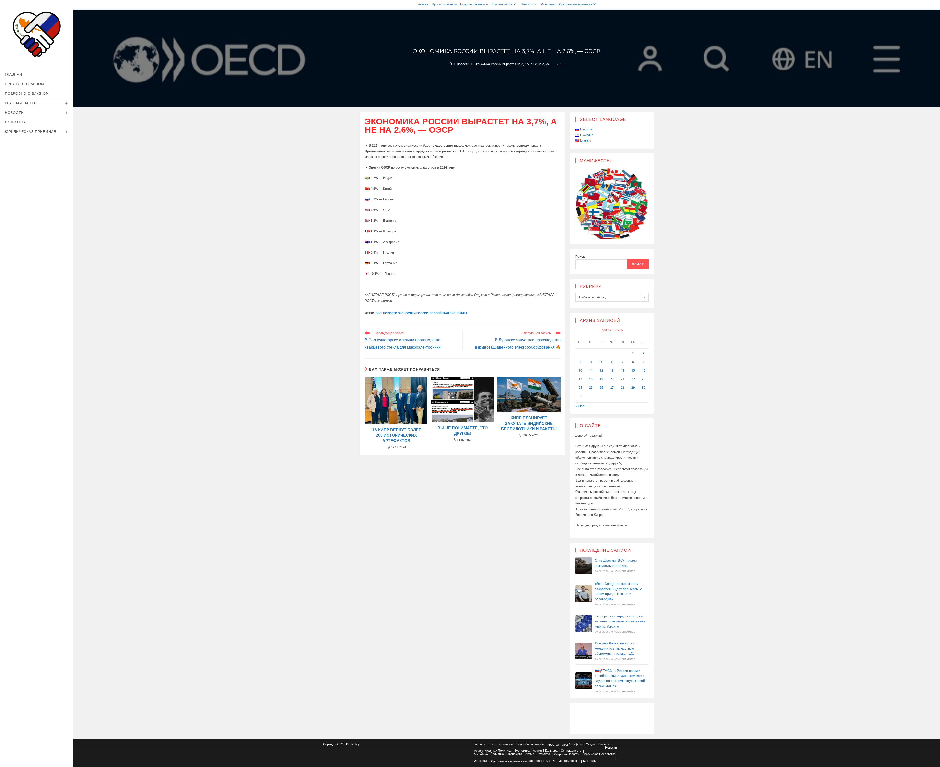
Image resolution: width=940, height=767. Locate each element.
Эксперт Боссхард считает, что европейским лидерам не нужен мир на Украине (620, 621)
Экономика (522, 750)
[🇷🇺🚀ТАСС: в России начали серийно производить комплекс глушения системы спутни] (583, 680)
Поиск (580, 256)
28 (622, 387)
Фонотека (548, 4)
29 (633, 387)
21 (622, 379)
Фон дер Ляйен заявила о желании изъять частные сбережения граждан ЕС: (615, 648)
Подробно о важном (474, 4)
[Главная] (450, 64)
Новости (527, 4)
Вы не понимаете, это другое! (462, 430)
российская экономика (449, 313)
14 (622, 370)
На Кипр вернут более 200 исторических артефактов (396, 435)
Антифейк (576, 744)
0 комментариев (623, 571)
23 (643, 379)
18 (591, 379)
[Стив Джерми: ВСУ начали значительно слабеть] (583, 565)
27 (612, 387)
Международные (485, 751)
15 (633, 370)
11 (591, 370)
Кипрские (560, 754)
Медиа (590, 744)
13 (612, 370)
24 (580, 387)
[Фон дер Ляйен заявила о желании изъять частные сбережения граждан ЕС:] (583, 651)
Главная (422, 4)
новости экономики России (405, 313)
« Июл (580, 406)
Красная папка (502, 4)
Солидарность (571, 750)
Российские (482, 754)
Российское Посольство (599, 754)
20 (612, 379)
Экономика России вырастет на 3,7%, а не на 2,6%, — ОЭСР (519, 64)
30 (643, 387)
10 (580, 370)
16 (643, 370)
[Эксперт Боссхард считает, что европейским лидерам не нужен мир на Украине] (583, 623)
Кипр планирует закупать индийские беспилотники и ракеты (529, 423)
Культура (551, 750)
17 (580, 379)
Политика (504, 750)
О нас (529, 761)
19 (601, 379)
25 (591, 387)
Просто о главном (444, 4)
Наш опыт (543, 761)
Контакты (589, 761)
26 (601, 387)
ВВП (379, 313)
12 (601, 370)
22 (633, 379)
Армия (537, 750)
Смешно (604, 744)
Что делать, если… (566, 761)
